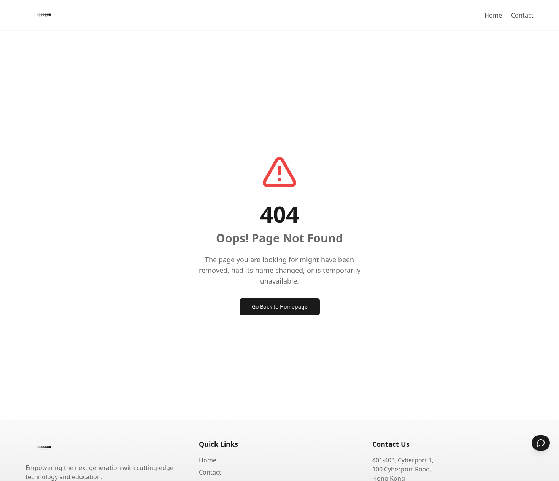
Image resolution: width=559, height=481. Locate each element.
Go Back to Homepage (280, 306)
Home (493, 15)
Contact (522, 15)
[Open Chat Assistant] (541, 443)
